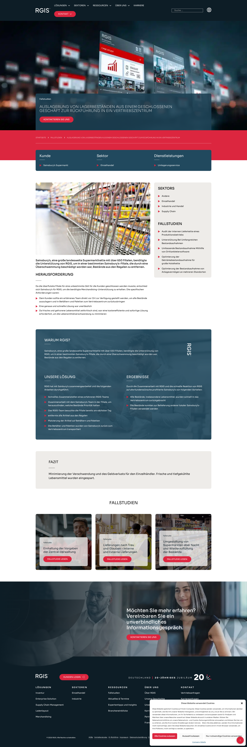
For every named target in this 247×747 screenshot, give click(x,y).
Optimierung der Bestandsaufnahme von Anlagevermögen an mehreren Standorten (184, 270)
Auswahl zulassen (190, 736)
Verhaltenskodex (100, 737)
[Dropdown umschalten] (69, 6)
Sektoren (80, 5)
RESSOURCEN (100, 5)
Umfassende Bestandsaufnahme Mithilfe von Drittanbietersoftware (183, 250)
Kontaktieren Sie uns (56, 119)
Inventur (40, 693)
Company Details (199, 742)
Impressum (124, 737)
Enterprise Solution (46, 698)
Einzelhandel (168, 201)
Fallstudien (56, 138)
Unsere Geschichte (155, 698)
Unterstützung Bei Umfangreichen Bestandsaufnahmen (180, 241)
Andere (165, 196)
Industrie (76, 698)
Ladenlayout (42, 710)
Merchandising (43, 716)
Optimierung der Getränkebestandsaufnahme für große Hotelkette (178, 260)
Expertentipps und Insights (122, 705)
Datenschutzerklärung (138, 737)
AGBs (91, 737)
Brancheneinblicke (118, 710)
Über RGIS (150, 693)
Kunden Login (72, 677)
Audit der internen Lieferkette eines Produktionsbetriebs (180, 233)
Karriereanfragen (190, 698)
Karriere (139, 5)
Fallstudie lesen (57, 559)
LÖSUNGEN (60, 5)
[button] (242, 703)
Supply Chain (169, 211)
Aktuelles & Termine (118, 698)
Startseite (41, 138)
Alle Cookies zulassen (164, 736)
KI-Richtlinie (113, 737)
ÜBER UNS (120, 5)
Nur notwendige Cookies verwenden (224, 736)
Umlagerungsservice (169, 165)
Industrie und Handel (173, 206)
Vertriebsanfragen (190, 693)
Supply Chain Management (50, 705)
